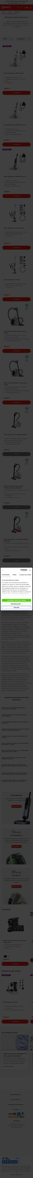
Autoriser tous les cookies (16, 600)
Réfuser (16, 607)
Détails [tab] (14, 574)
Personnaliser (16, 604)
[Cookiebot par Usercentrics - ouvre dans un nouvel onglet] (20, 570)
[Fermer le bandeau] (30, 570)
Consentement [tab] (6, 574)
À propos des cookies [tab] (25, 574)
